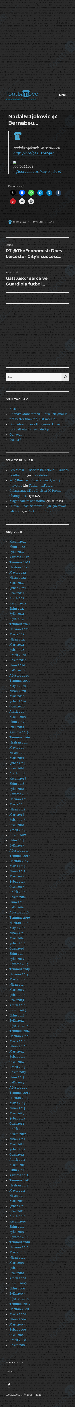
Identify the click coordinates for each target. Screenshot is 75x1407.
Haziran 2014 (18, 1036)
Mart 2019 (16, 758)
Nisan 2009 (17, 1319)
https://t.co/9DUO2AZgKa (33, 153)
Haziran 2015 (18, 974)
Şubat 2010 (17, 1268)
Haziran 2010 (18, 1247)
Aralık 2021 (17, 598)
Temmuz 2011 (19, 1180)
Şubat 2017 (17, 881)
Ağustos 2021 (19, 619)
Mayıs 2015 (17, 979)
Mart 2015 (16, 989)
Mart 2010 (16, 1262)
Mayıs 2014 (17, 1041)
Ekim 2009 (17, 1288)
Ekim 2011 (16, 1170)
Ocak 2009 (17, 1335)
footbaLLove (13, 1394)
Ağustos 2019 (19, 732)
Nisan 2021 (17, 639)
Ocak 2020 (17, 706)
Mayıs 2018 (17, 804)
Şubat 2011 (17, 1206)
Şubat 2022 (17, 588)
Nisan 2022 (17, 577)
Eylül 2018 (16, 789)
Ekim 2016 (17, 902)
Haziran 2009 (19, 1309)
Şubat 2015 (17, 995)
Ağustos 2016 (19, 912)
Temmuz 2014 (19, 1031)
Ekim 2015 (16, 953)
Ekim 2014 (16, 1015)
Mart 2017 (16, 876)
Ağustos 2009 (19, 1298)
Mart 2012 (16, 1144)
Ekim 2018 (16, 783)
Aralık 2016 (17, 892)
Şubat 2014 (17, 1056)
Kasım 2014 (17, 1010)
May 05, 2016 (50, 171)
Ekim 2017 (16, 840)
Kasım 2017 (17, 835)
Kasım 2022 (18, 541)
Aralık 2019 (17, 711)
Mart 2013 (16, 1113)
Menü (63, 95)
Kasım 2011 (17, 1165)
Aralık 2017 (17, 830)
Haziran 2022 (19, 567)
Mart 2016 (16, 938)
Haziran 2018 (18, 799)
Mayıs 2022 (17, 572)
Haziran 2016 (19, 923)
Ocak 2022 (17, 593)
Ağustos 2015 (19, 964)
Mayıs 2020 (17, 686)
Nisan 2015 (17, 984)
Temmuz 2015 (19, 969)
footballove (20, 221)
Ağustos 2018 (19, 794)
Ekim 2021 (16, 608)
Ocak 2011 (16, 1211)
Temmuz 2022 (19, 562)
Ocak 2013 (16, 1123)
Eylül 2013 (16, 1082)
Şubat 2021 (17, 650)
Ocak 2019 (16, 768)
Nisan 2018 (17, 809)
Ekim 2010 (16, 1226)
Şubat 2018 (17, 820)
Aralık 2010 (17, 1216)
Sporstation (40, 475)
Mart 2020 (17, 696)
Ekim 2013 (16, 1077)
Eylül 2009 (17, 1293)
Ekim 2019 (17, 722)
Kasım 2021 (17, 603)
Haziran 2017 (18, 861)
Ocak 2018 (16, 825)
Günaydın (16, 434)
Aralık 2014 (17, 1005)
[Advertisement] (37, 46)
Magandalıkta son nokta (27, 501)
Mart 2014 (16, 1051)
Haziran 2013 (18, 1098)
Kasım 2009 (18, 1283)
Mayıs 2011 (17, 1190)
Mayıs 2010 (17, 1252)
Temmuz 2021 (19, 624)
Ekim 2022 (17, 547)
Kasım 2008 (18, 1345)
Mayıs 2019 (17, 747)
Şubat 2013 (17, 1118)
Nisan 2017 (17, 871)
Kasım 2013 (17, 1072)
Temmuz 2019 (19, 737)
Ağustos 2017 (18, 850)
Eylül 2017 (16, 845)
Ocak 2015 (16, 1000)
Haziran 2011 (18, 1185)
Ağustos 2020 (19, 675)
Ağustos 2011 (18, 1175)
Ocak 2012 (16, 1154)
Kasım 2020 (18, 660)
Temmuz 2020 (19, 680)
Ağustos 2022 (19, 557)
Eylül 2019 (16, 727)
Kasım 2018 (17, 778)
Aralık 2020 (17, 655)
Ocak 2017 (16, 886)
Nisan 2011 (17, 1195)
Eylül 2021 (16, 613)
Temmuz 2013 (19, 1092)
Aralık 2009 (17, 1278)
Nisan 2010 (17, 1257)
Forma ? (15, 439)
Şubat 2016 (17, 943)
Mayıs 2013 (17, 1103)
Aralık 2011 (17, 1159)
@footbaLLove (26, 171)
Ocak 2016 (16, 948)
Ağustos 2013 (18, 1087)
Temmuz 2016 (19, 917)
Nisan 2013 (17, 1108)
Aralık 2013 (17, 1067)
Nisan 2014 (17, 1046)
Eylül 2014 (16, 1020)
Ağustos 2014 (19, 1026)
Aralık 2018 (17, 773)
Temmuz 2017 (19, 856)
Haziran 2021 (18, 629)
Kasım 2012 (17, 1134)
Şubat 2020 (17, 701)
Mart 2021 (16, 644)
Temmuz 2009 (20, 1304)
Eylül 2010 (16, 1232)
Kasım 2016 (17, 897)
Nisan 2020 (17, 691)
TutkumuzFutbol (41, 485)
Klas (12, 409)
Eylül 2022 (17, 552)
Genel (51, 221)
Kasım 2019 (17, 716)
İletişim (11, 1371)
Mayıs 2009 (17, 1314)
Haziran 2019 (19, 742)
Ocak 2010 (16, 1273)
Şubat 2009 (17, 1329)
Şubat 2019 (17, 763)
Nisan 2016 (17, 933)
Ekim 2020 (17, 665)
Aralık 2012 (17, 1129)
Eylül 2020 (17, 670)
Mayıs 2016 (17, 928)
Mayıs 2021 (17, 634)
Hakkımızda (14, 1362)
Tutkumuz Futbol (40, 511)
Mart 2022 (17, 583)
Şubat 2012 (17, 1149)
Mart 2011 (16, 1201)
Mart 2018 (16, 814)
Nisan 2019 (17, 753)
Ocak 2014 (16, 1062)
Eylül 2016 (16, 907)
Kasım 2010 (17, 1221)
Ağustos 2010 (19, 1237)
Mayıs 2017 (17, 866)
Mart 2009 (17, 1324)
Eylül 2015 (16, 959)
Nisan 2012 (17, 1139)
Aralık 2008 (17, 1340)
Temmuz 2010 (19, 1242)
